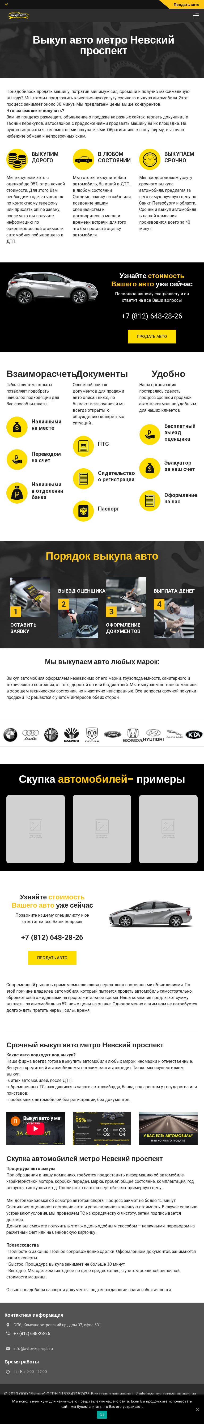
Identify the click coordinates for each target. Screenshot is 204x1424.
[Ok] (197, 1409)
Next (196, 735)
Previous (8, 735)
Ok (102, 1415)
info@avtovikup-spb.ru (33, 1348)
